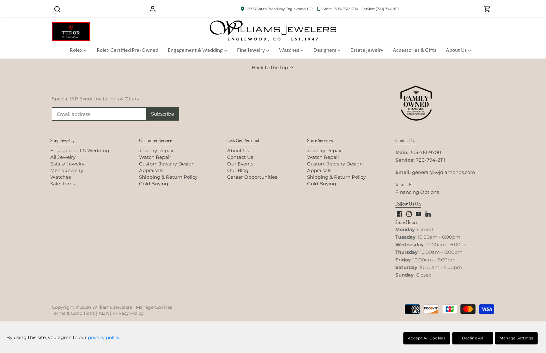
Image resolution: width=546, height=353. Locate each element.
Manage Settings (516, 338)
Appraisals (151, 170)
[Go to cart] (487, 8)
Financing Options (417, 192)
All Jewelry (63, 157)
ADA (104, 313)
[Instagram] (409, 213)
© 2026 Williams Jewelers (104, 307)
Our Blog (237, 170)
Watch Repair (155, 157)
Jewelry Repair (156, 150)
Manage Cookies (154, 307)
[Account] (153, 8)
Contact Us (240, 157)
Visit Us (403, 185)
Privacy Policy (128, 313)
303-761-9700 (425, 152)
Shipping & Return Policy (168, 177)
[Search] (57, 8)
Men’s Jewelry (66, 170)
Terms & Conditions (73, 313)
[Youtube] (418, 213)
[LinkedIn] (428, 213)
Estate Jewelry (67, 164)
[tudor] (71, 25)
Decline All (472, 338)
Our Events (240, 164)
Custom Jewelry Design (167, 164)
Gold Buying (153, 184)
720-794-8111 (430, 160)
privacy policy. (104, 337)
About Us (238, 150)
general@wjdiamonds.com (443, 172)
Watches (60, 177)
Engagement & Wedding (79, 150)
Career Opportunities (252, 177)
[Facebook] (399, 213)
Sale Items (62, 184)
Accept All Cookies (427, 338)
